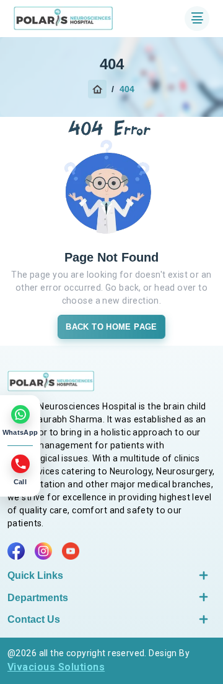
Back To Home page (111, 326)
